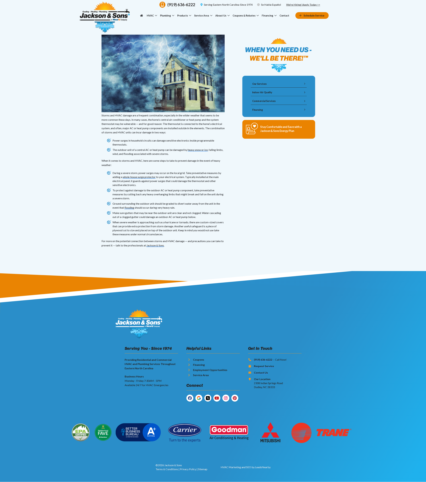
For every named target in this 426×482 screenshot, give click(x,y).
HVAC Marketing (231, 467)
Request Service (264, 366)
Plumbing (165, 15)
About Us (220, 15)
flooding (129, 207)
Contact (284, 15)
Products (182, 15)
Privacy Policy (188, 469)
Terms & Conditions (167, 469)
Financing (267, 15)
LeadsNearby (263, 467)
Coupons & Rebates (244, 15)
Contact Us (261, 372)
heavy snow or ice (198, 149)
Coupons (198, 359)
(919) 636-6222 (263, 359)
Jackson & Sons (155, 245)
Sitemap (202, 469)
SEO (248, 467)
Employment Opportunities (210, 369)
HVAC (150, 15)
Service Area (201, 15)
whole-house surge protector (139, 176)
